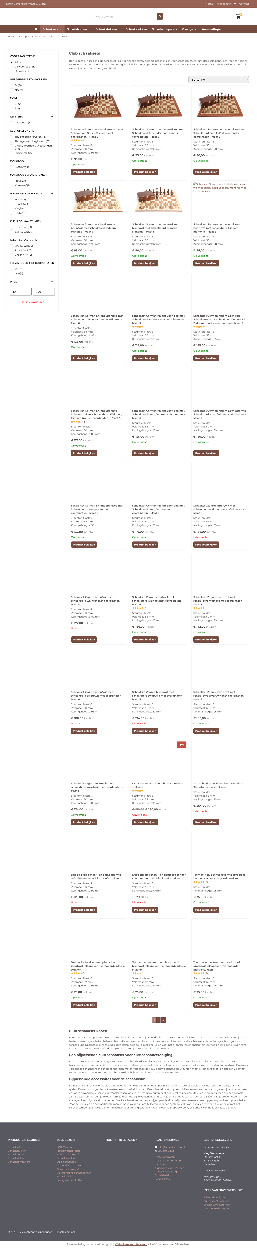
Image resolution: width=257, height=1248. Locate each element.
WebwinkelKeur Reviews (131, 1244)
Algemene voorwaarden (169, 1167)
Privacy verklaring (166, 1171)
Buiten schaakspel (68, 1154)
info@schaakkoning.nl (171, 1147)
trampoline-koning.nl (216, 1208)
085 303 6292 (166, 1150)
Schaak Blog (162, 1179)
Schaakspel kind (66, 1158)
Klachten (160, 1164)
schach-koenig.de (214, 1197)
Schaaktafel (64, 1176)
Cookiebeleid (162, 1175)
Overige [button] (187, 29)
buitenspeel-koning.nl (217, 1201)
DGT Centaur (65, 1147)
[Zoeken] (160, 16)
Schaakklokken (136, 29)
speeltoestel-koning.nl (217, 1204)
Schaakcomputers (164, 29)
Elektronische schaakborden (74, 1172)
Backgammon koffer (69, 1180)
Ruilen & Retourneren (168, 1160)
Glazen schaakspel (68, 1169)
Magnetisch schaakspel (71, 1165)
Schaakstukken (106, 29)
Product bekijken (84, 171)
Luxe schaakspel (66, 1161)
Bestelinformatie (165, 1156)
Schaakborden (77, 29)
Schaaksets (50, 29)
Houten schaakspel (68, 1150)
